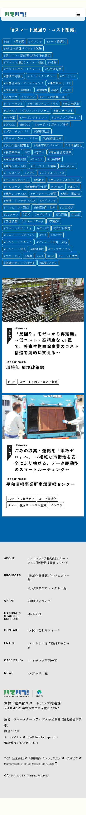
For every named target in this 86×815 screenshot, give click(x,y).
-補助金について (39, 601)
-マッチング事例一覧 (42, 660)
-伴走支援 (35, 614)
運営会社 (18, 758)
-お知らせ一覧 (38, 673)
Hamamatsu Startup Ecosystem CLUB (29, 763)
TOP (7, 758)
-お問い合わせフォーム (44, 630)
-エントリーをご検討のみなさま (49, 645)
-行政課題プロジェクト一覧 (47, 588)
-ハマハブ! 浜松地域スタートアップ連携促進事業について (48, 560)
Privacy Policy (52, 758)
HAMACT (72, 758)
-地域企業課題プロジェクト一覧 (49, 577)
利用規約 (35, 758)
